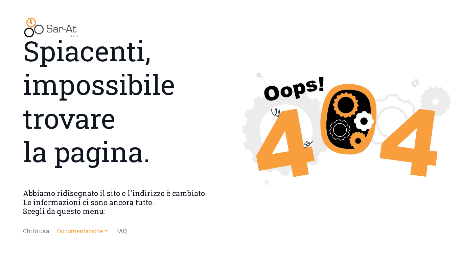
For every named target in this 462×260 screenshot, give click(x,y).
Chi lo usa (36, 231)
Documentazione (80, 231)
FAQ (121, 231)
